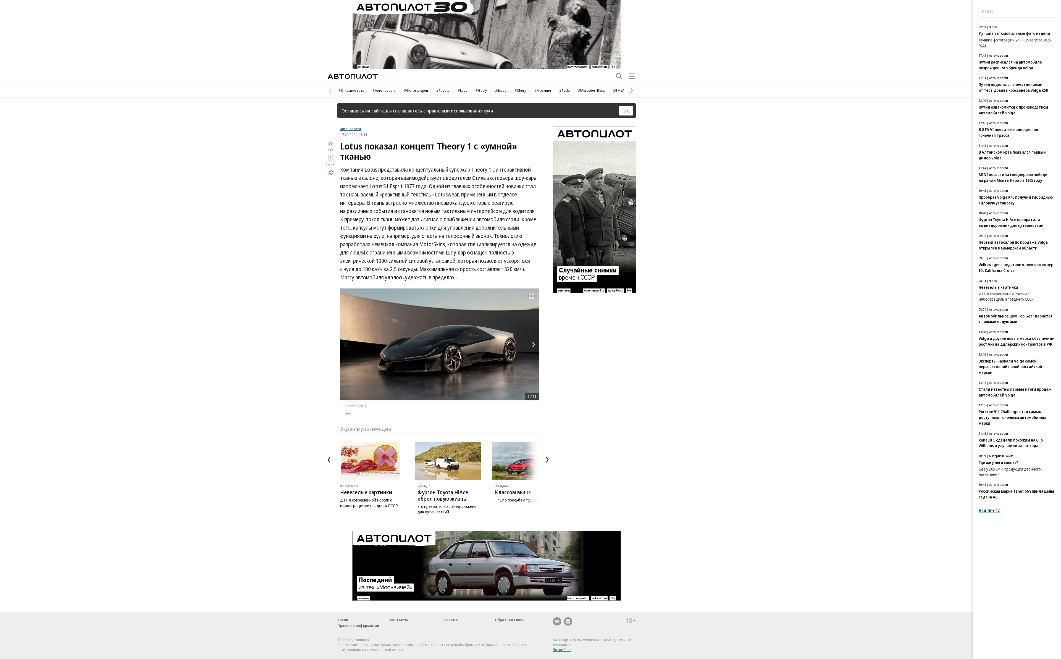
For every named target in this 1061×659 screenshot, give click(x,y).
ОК (626, 111)
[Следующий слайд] (547, 459)
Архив (342, 619)
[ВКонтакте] (557, 621)
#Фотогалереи (416, 90)
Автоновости (350, 128)
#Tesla (564, 90)
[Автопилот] (353, 76)
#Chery (520, 90)
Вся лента (989, 510)
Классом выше (513, 492)
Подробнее (562, 649)
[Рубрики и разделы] (631, 76)
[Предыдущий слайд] (329, 459)
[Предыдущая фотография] (345, 344)
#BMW (618, 90)
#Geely (481, 90)
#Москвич (542, 90)
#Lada (463, 90)
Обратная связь (509, 619)
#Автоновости (384, 90)
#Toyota (443, 90)
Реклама (450, 619)
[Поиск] (619, 76)
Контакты (399, 619)
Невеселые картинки (366, 492)
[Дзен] (568, 621)
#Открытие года (351, 90)
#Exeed (500, 90)
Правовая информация (358, 625)
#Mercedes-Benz (591, 90)
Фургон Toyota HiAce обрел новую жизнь (442, 495)
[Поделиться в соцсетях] (330, 172)
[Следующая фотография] (533, 344)
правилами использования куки (460, 110)
